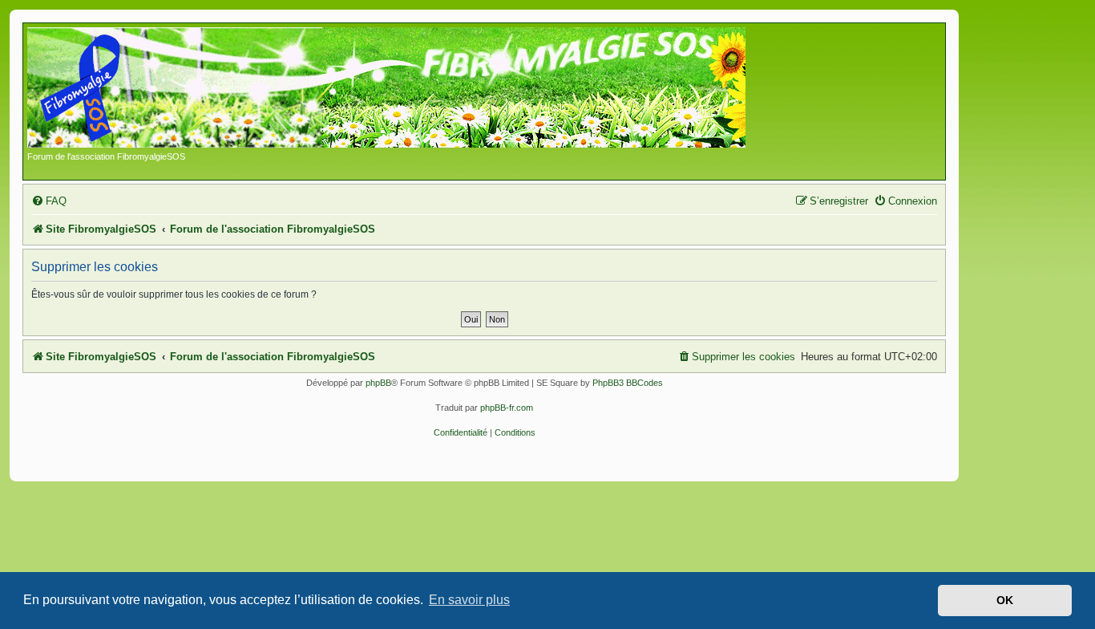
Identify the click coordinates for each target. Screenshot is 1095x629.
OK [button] (1004, 600)
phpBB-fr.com (506, 407)
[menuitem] (49, 201)
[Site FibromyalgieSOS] (411, 89)
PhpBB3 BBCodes (627, 383)
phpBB (378, 383)
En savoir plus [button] (469, 600)
